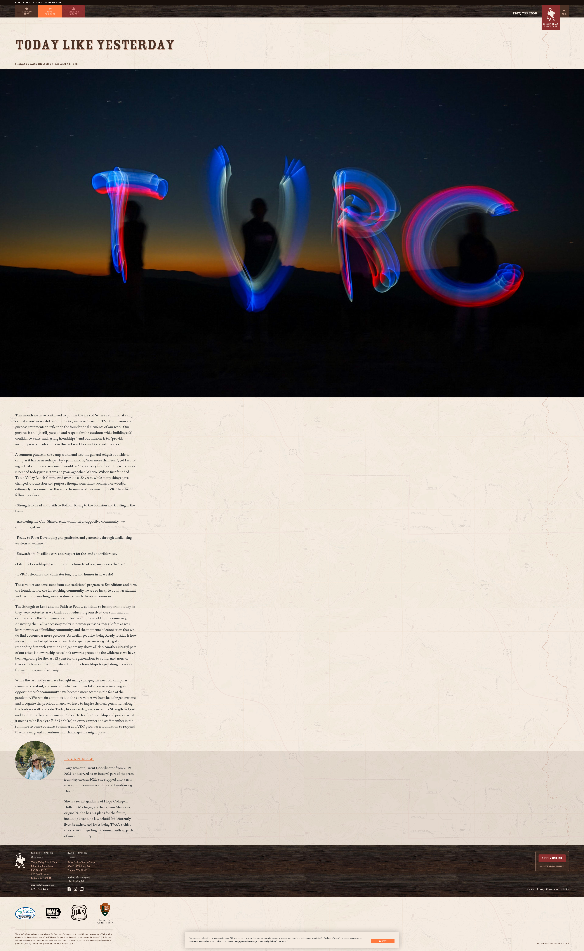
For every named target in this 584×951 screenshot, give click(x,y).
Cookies (550, 889)
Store (26, 2)
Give (17, 2)
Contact (531, 889)
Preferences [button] (282, 941)
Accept (383, 941)
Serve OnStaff (74, 13)
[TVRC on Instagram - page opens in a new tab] (75, 889)
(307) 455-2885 (76, 881)
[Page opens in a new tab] (25, 913)
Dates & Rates (53, 2)
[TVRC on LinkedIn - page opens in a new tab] (81, 889)
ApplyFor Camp (50, 13)
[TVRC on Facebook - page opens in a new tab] (69, 889)
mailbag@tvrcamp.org (42, 885)
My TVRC (37, 2)
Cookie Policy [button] (220, 941)
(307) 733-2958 (525, 13)
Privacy (541, 889)
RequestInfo (27, 13)
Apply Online (552, 858)
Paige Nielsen (79, 759)
